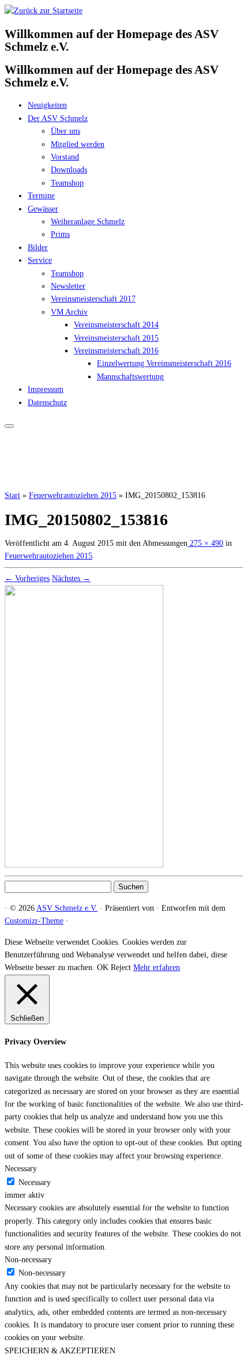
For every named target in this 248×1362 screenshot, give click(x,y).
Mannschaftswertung (130, 376)
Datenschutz (47, 402)
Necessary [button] (21, 1168)
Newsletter (68, 286)
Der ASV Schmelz (58, 118)
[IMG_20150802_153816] (84, 865)
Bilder (38, 247)
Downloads (69, 169)
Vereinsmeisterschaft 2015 (116, 338)
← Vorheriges (27, 578)
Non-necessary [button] (28, 1259)
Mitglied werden (77, 144)
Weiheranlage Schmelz (88, 221)
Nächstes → (71, 578)
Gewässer (43, 209)
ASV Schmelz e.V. (66, 908)
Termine (41, 195)
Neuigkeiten (47, 105)
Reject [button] (121, 967)
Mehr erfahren (156, 967)
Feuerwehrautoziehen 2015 (73, 495)
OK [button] (102, 967)
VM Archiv (69, 312)
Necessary (34, 1182)
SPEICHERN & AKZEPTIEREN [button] (60, 1350)
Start (12, 495)
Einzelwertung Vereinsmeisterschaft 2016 (164, 363)
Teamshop (67, 183)
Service (40, 260)
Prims (60, 234)
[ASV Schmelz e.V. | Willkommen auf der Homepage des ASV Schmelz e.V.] (43, 10)
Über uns (65, 131)
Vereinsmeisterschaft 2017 (93, 299)
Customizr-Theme (34, 920)
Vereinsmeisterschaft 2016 (116, 350)
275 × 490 (205, 543)
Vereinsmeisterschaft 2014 (116, 324)
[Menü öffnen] (9, 426)
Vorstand (65, 157)
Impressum (45, 389)
